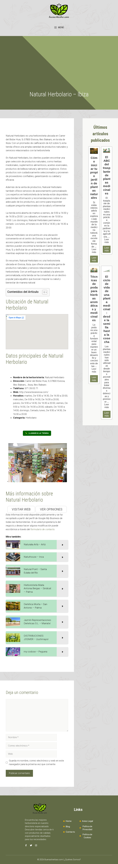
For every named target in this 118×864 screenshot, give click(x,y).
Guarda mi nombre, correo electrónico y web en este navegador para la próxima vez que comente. (36, 762)
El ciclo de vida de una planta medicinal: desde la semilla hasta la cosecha (106, 309)
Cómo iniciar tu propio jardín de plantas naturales (94, 177)
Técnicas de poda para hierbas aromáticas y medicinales (94, 298)
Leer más (94, 259)
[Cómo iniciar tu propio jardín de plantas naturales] (94, 151)
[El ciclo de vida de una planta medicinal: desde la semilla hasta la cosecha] (107, 269)
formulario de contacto (43, 529)
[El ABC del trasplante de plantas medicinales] (107, 150)
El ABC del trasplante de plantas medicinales (106, 175)
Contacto (70, 832)
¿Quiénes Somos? (72, 859)
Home (69, 821)
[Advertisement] (59, 69)
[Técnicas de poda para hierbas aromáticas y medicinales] (94, 269)
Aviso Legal (87, 821)
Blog (68, 826)
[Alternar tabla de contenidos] (43, 292)
